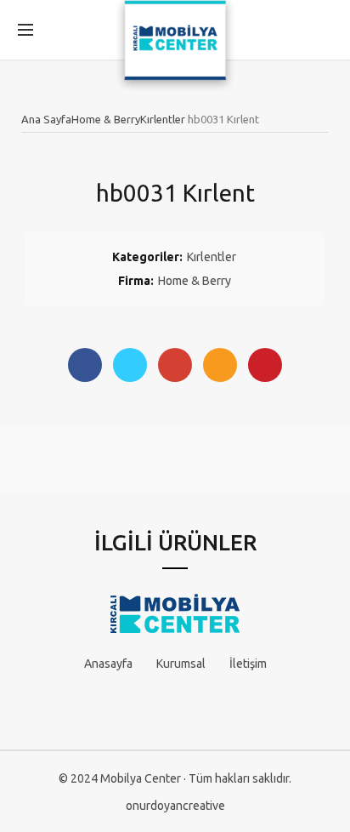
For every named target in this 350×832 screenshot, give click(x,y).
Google (175, 365)
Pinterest (265, 365)
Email (220, 365)
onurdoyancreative (175, 805)
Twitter (130, 365)
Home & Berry (105, 119)
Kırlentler (162, 119)
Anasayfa (108, 663)
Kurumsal (181, 663)
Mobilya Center (140, 778)
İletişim (248, 663)
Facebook (85, 365)
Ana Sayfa (46, 119)
